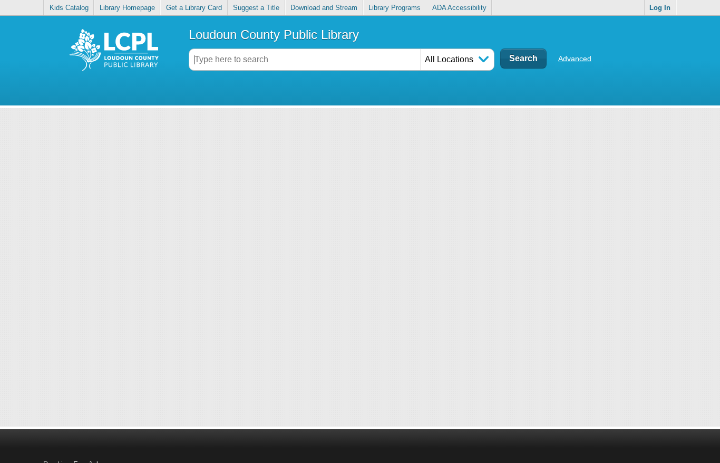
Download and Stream (323, 8)
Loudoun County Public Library (274, 34)
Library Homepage (127, 8)
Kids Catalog (69, 8)
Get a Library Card (194, 8)
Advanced (574, 58)
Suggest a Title (256, 8)
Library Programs (394, 8)
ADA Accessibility (459, 8)
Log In (659, 8)
